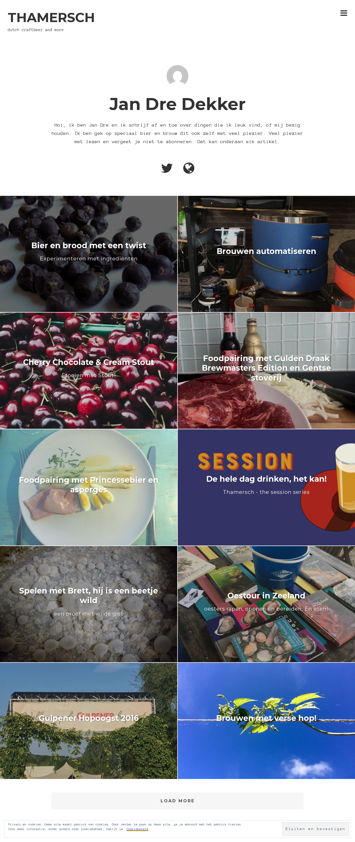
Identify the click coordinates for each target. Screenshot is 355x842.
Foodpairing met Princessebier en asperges (89, 484)
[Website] (188, 168)
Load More (178, 800)
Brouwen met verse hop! (266, 718)
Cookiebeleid (137, 829)
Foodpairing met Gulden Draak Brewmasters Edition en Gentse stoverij (266, 368)
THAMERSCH (51, 17)
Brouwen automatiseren (266, 251)
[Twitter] (167, 168)
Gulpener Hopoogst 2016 (89, 718)
